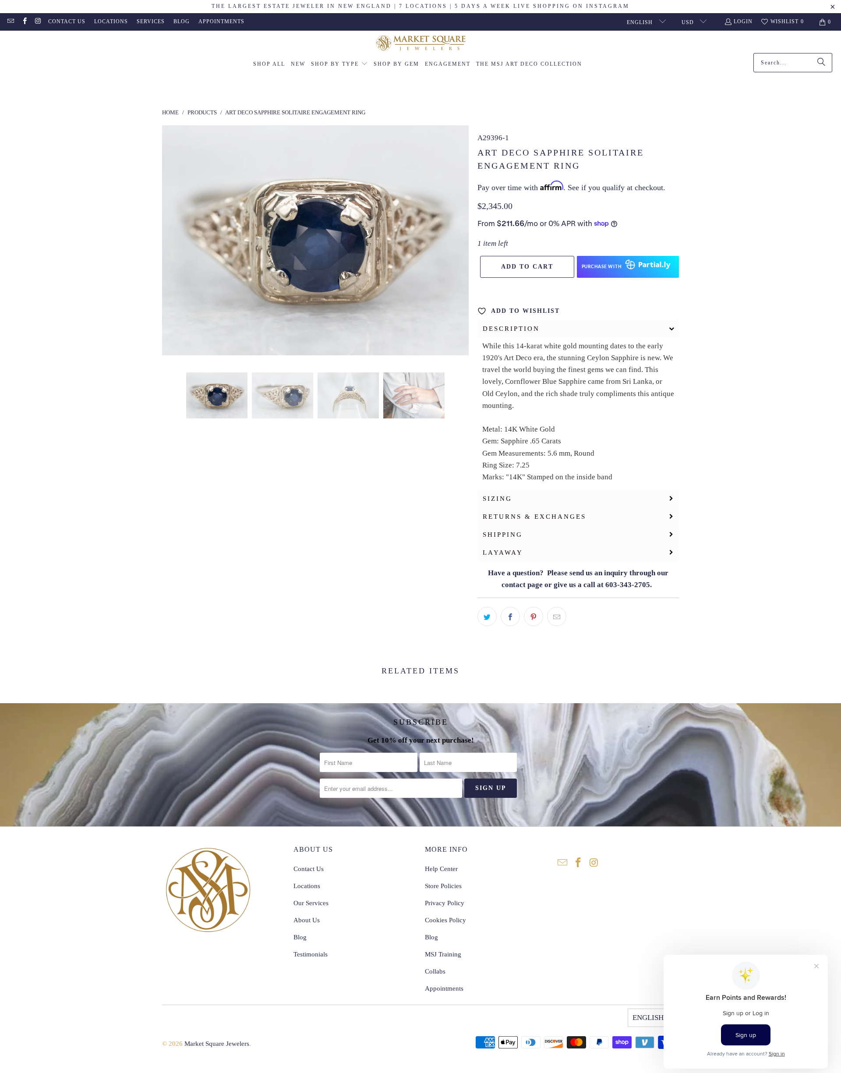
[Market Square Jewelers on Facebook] (24, 22)
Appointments (221, 21)
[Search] (821, 62)
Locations (111, 21)
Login (743, 21)
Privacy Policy (444, 903)
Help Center (441, 868)
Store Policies (443, 885)
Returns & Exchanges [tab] (534, 516)
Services (151, 21)
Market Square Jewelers (216, 1043)
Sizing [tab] (497, 498)
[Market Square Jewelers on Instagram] (38, 22)
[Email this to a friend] (556, 616)
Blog (181, 21)
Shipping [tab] (503, 534)
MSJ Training (443, 954)
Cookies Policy (445, 920)
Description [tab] (511, 328)
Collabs (435, 971)
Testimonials (310, 954)
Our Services (311, 903)
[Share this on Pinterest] (533, 616)
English (640, 22)
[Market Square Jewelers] (421, 44)
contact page (522, 585)
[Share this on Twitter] (487, 616)
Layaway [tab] (503, 552)
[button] (339, 64)
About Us (306, 920)
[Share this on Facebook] (510, 616)
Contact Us (66, 21)
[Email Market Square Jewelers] (10, 22)
